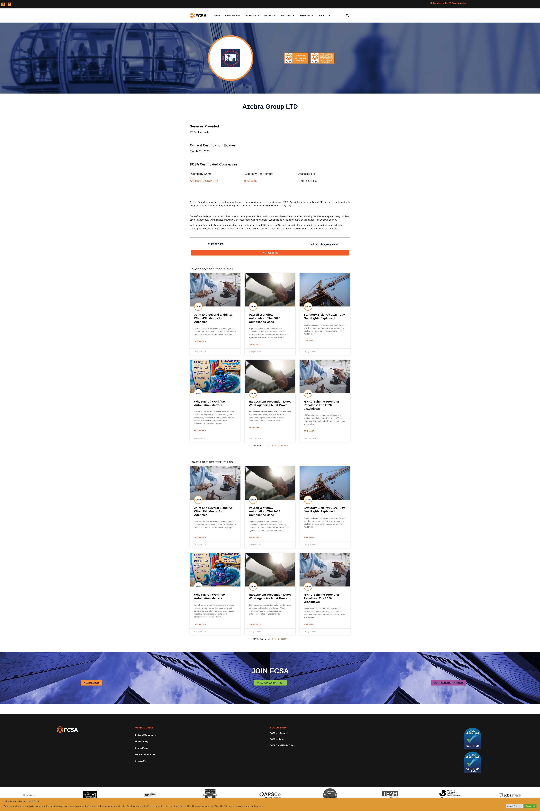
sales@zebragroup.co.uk (324, 244)
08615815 (250, 180)
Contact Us (140, 761)
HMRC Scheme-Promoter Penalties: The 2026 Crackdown (321, 405)
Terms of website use (145, 754)
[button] (347, 15)
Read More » (200, 341)
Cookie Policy (141, 748)
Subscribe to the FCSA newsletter (448, 3)
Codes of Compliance (145, 735)
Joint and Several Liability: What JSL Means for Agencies (213, 318)
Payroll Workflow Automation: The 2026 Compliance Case (264, 318)
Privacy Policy (141, 741)
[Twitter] (3, 4)
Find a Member (232, 15)
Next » (284, 445)
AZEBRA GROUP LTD (204, 180)
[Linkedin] (9, 4)
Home (217, 15)
